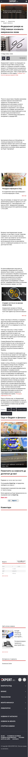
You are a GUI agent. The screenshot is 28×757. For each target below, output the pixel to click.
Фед (9, 409)
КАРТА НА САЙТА (5, 739)
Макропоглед (6, 686)
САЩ (13, 409)
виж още (24, 195)
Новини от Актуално (9, 716)
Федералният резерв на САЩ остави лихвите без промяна (12, 11)
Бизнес (3, 691)
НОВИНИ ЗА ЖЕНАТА (8, 721)
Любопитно (6, 708)
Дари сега (4, 497)
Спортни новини (8, 726)
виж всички (5, 652)
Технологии (6, 697)
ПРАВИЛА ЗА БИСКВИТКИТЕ (8, 737)
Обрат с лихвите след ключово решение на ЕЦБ (11, 449)
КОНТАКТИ (15, 739)
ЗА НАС (3, 736)
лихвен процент (6, 414)
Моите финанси (7, 703)
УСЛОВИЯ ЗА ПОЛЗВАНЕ (14, 736)
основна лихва (22, 409)
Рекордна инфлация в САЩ (12, 189)
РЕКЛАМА (21, 737)
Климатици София (7, 663)
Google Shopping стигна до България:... (18, 634)
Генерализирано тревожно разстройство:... (20, 643)
